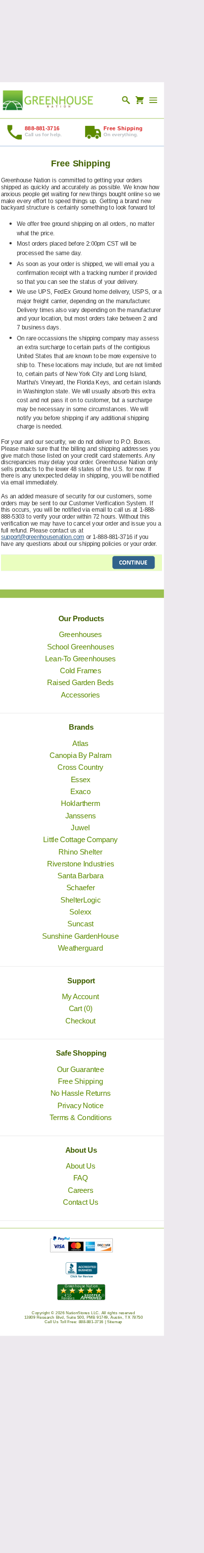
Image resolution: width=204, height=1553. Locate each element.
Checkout (80, 1020)
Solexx (81, 912)
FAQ (80, 1178)
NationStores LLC (82, 1313)
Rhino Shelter (80, 852)
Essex (81, 780)
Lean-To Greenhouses (81, 659)
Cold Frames (80, 671)
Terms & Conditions (80, 1118)
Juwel (80, 828)
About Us (80, 1166)
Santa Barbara (80, 876)
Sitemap (115, 1322)
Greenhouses (80, 635)
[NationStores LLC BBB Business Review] (81, 1275)
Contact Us (80, 1202)
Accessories (80, 695)
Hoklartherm (80, 803)
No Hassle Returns (81, 1093)
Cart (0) (81, 1009)
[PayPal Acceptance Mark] (81, 1249)
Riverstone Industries (80, 864)
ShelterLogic (80, 900)
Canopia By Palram (80, 755)
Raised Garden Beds (81, 683)
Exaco (81, 792)
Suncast (81, 924)
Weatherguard (80, 948)
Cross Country (80, 767)
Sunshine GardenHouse (80, 936)
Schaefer (80, 888)
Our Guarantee (80, 1069)
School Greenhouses (80, 646)
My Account (80, 997)
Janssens (80, 815)
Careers (80, 1190)
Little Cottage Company (81, 840)
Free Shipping (80, 1081)
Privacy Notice (80, 1105)
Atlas (81, 744)
